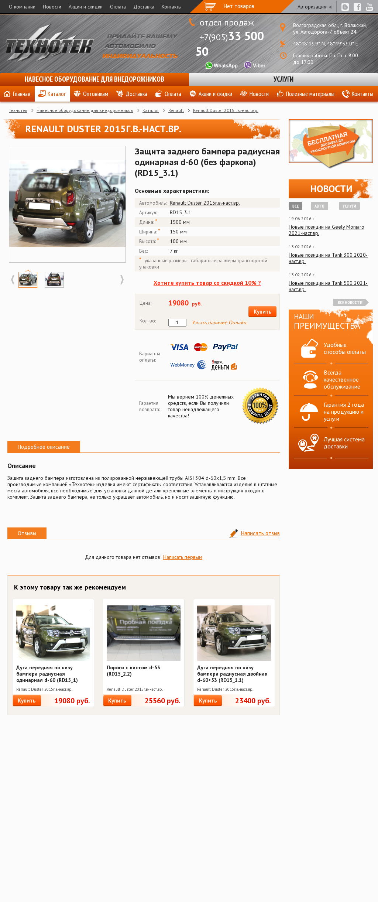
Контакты (172, 6)
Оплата (118, 6)
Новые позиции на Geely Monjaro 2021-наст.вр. (326, 229)
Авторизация (312, 7)
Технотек (18, 110)
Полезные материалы (310, 94)
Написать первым (182, 557)
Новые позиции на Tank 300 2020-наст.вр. (328, 258)
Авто (319, 206)
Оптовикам (95, 94)
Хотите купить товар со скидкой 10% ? (207, 282)
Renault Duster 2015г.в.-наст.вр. (225, 110)
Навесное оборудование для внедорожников (94, 79)
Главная (21, 94)
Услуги (283, 79)
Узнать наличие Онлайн (219, 323)
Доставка (143, 6)
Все (295, 206)
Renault (176, 110)
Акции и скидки (86, 6)
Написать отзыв (260, 533)
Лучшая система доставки (344, 442)
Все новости (350, 302)
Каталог (57, 94)
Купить (263, 311)
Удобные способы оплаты (345, 348)
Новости (52, 6)
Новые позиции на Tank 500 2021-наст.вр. (328, 286)
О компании (22, 6)
